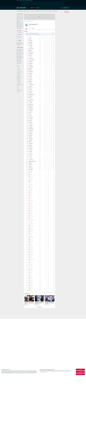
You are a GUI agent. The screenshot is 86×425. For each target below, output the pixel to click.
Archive (33, 28)
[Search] (62, 8)
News (30, 28)
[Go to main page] (22, 8)
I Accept (80, 369)
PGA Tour (30, 21)
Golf (26, 21)
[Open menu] (68, 8)
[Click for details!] (39, 37)
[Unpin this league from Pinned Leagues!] (38, 24)
